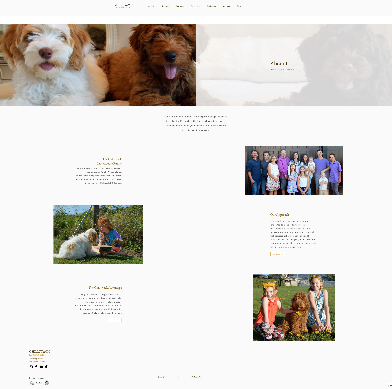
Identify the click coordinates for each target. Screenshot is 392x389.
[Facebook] (36, 367)
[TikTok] (46, 367)
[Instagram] (31, 367)
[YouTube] (41, 367)
